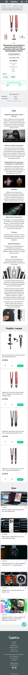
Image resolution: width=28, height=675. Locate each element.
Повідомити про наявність (14, 82)
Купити (20, 365)
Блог (14, 488)
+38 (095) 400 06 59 (14, 665)
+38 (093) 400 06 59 (14, 663)
